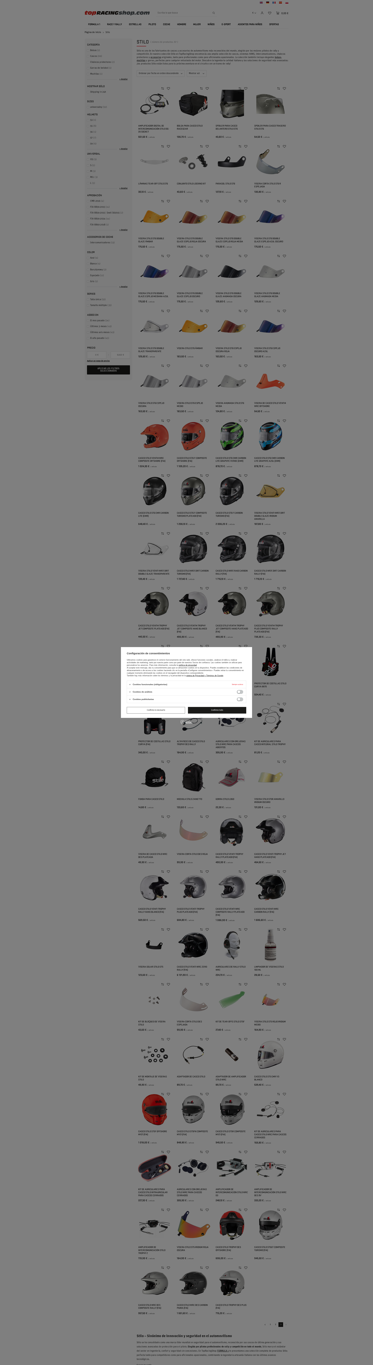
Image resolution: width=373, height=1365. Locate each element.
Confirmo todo (217, 710)
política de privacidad (188, 665)
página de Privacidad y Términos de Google (204, 676)
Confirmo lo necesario (156, 710)
